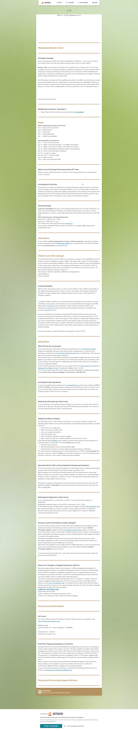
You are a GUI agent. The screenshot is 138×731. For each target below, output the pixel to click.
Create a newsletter (51, 726)
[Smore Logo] (46, 2)
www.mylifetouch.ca (73, 385)
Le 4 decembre (79, 112)
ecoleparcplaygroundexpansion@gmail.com (58, 670)
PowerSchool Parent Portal (66, 353)
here (69, 404)
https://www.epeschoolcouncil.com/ (49, 621)
